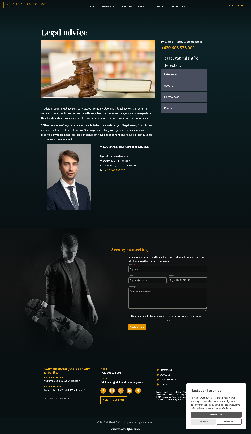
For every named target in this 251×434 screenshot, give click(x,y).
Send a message (137, 327)
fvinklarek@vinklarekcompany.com (121, 382)
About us (127, 6)
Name (131, 265)
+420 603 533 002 (178, 47)
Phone (171, 276)
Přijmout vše (216, 414)
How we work (108, 6)
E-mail (131, 276)
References (144, 6)
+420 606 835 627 (114, 170)
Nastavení (229, 422)
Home (92, 6)
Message (132, 287)
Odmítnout (203, 422)
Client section (237, 5)
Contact (161, 6)
